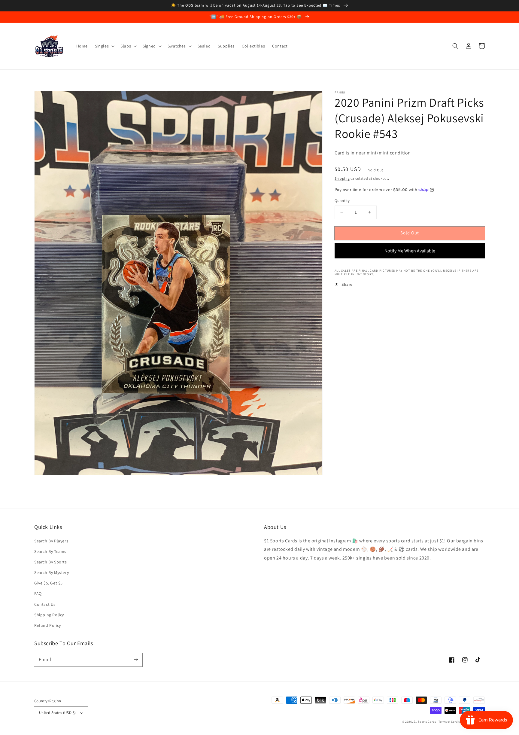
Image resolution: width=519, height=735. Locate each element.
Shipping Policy (49, 615)
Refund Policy (47, 625)
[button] (455, 46)
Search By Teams (50, 551)
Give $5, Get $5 (48, 583)
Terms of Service (450, 722)
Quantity (342, 200)
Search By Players (51, 541)
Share (347, 284)
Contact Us (45, 604)
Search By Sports (50, 562)
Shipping (342, 178)
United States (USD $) (57, 712)
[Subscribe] (135, 659)
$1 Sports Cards (425, 722)
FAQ (38, 593)
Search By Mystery (51, 572)
